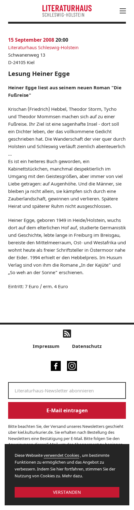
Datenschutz (87, 346)
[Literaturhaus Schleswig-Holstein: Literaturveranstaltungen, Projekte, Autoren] (67, 10)
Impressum (46, 346)
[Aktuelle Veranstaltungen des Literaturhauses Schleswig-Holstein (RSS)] (67, 333)
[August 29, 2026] (84, 87)
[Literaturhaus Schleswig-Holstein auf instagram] (72, 365)
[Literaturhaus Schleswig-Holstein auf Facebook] (56, 365)
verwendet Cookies (61, 455)
